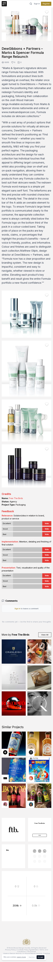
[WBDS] (34, 851)
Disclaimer (31, 951)
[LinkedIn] (44, 851)
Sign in (37, 4)
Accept (40, 957)
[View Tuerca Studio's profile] (5, 752)
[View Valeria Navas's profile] (5, 804)
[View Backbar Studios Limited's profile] (30, 752)
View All (44, 635)
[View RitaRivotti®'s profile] (5, 778)
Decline (31, 957)
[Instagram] (39, 851)
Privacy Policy (10, 950)
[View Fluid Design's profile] (30, 778)
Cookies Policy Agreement (27, 950)
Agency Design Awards (12, 953)
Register (46, 3)
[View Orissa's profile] (30, 804)
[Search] (31, 4)
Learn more (21, 957)
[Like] (46, 12)
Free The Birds (16, 498)
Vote (47, 523)
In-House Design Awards (32, 953)
